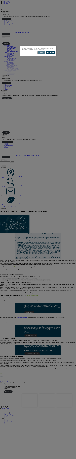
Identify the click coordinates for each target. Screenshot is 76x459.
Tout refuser (41, 52)
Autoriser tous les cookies (50, 52)
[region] (38, 51)
